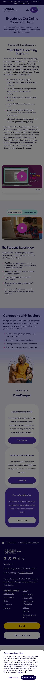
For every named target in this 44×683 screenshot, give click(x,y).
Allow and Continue (28, 677)
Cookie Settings (13, 677)
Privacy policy (21, 672)
